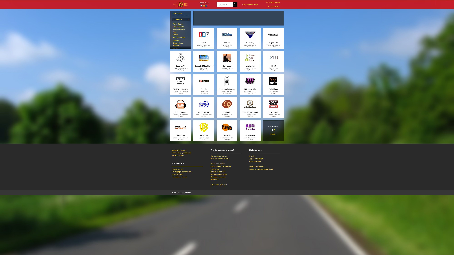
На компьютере (177, 169)
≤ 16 (225, 185)
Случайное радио (273, 2)
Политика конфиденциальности (261, 169)
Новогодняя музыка (218, 177)
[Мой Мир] (206, 5)
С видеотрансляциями (219, 156)
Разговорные (178, 27)
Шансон (176, 40)
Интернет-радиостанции (220, 158)
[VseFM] (180, 6)
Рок (174, 32)
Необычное (215, 179)
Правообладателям (256, 166)
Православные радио (219, 174)
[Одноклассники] (204, 5)
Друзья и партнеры (256, 158)
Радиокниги (215, 169)
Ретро (175, 35)
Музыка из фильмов (218, 172)
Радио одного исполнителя (221, 166)
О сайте (252, 156)
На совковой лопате (179, 177)
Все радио (177, 13)
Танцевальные (179, 29)
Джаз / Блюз (178, 43)
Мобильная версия (179, 150)
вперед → (273, 134)
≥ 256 (212, 185)
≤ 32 (217, 185)
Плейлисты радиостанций (181, 153)
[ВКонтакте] (201, 5)
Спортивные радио (218, 164)
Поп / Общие (178, 24)
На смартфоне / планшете (181, 172)
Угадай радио (273, 6)
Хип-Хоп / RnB (179, 37)
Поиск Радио (223, 4)
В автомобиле (177, 174)
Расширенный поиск (250, 4)
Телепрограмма (178, 155)
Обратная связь (255, 161)
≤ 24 (221, 185)
